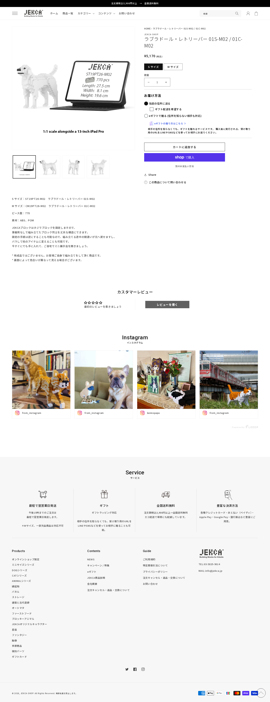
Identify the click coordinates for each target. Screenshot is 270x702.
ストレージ (18, 597)
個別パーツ (18, 651)
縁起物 (15, 586)
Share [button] (152, 174)
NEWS (90, 559)
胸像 (14, 640)
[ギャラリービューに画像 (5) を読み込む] (98, 166)
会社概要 (92, 584)
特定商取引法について (155, 565)
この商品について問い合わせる (167, 182)
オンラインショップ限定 (25, 559)
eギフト (91, 571)
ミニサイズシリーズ (23, 564)
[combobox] (220, 13)
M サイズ (173, 67)
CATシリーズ (19, 575)
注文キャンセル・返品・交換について (108, 590)
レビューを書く (167, 304)
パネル (15, 591)
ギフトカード (19, 656)
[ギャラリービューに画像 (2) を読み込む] (48, 166)
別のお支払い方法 (184, 166)
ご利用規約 (149, 559)
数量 (146, 75)
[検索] (237, 13)
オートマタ (18, 608)
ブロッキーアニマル (23, 618)
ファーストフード (22, 613)
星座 (14, 629)
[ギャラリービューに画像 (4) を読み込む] (73, 166)
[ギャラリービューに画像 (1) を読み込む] (24, 166)
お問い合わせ (150, 584)
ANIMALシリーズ (21, 581)
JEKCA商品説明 (96, 577)
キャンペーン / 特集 (98, 565)
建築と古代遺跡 (20, 602)
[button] (15, 13)
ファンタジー (19, 635)
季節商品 (17, 646)
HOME (147, 28)
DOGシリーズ (19, 570)
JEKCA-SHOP (27, 693)
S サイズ (153, 67)
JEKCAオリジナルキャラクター (29, 624)
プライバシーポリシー (155, 571)
